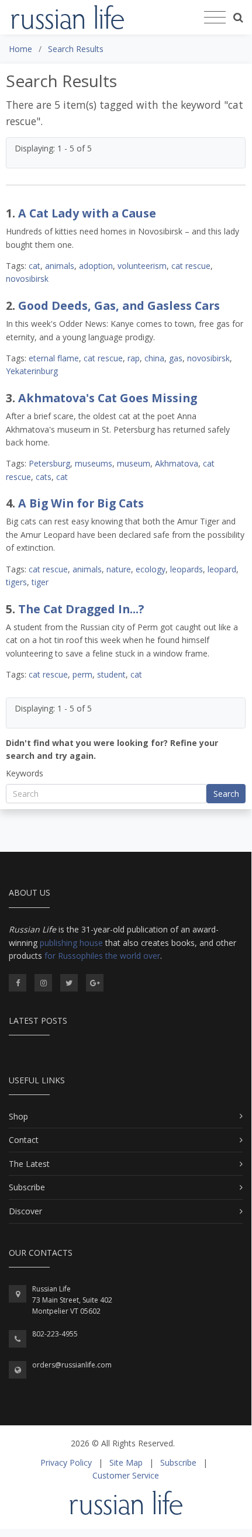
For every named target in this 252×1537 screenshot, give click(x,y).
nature (118, 569)
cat (34, 265)
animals (59, 265)
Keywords (24, 773)
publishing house (71, 942)
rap (133, 358)
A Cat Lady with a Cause (87, 213)
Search (226, 793)
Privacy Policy (66, 1462)
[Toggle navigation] (215, 17)
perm (82, 674)
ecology (150, 569)
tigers (16, 582)
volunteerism (142, 265)
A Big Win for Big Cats (81, 503)
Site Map (126, 1462)
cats (43, 476)
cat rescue (190, 265)
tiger (40, 582)
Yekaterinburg (32, 371)
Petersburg (49, 463)
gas (175, 358)
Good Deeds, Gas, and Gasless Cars (119, 305)
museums (93, 463)
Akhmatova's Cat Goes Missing (107, 398)
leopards (186, 569)
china (154, 358)
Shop (18, 1116)
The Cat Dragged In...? (81, 609)
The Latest (29, 1163)
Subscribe (27, 1187)
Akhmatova (176, 463)
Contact (24, 1139)
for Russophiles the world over (102, 955)
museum (133, 463)
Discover (25, 1211)
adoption (96, 265)
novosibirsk (27, 278)
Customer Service (125, 1475)
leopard (222, 569)
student (111, 674)
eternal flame (54, 358)
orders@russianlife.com (72, 1365)
